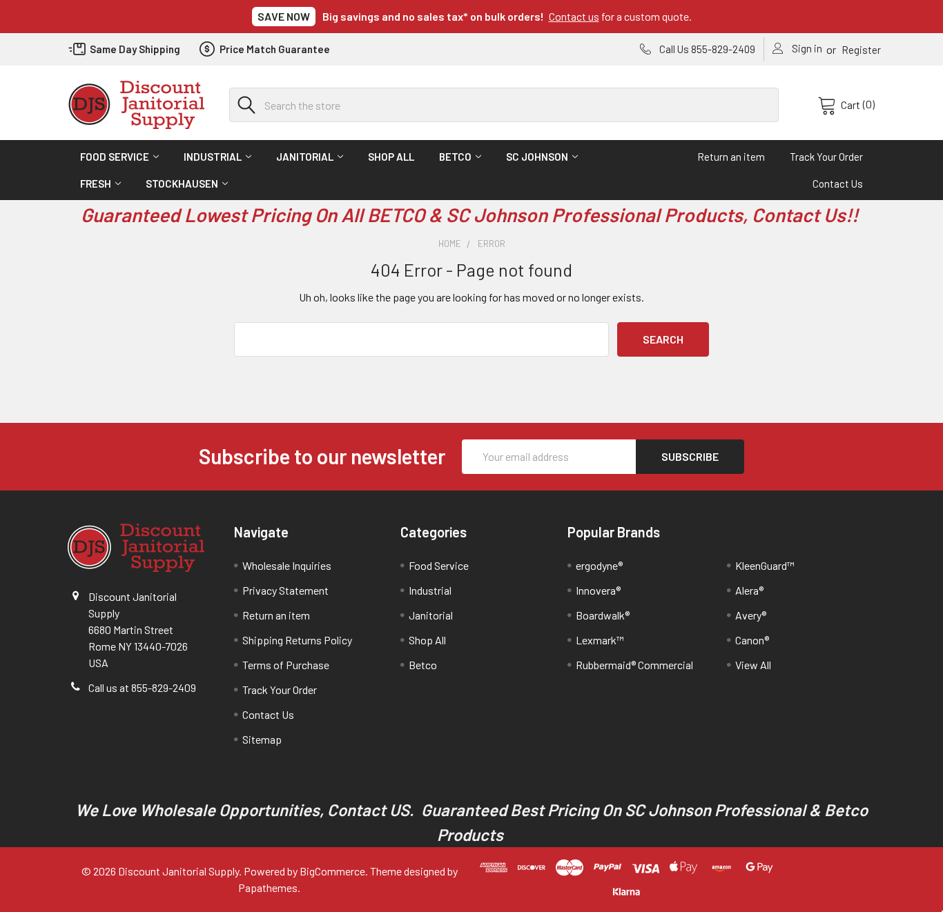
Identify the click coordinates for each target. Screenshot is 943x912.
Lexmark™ (600, 639)
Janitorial (304, 156)
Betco (455, 156)
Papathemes (268, 887)
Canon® (752, 639)
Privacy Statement (285, 590)
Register (861, 49)
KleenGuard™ (765, 565)
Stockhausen (182, 183)
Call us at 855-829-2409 (142, 687)
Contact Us (838, 183)
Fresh (95, 183)
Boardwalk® (603, 615)
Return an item (731, 156)
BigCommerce (332, 871)
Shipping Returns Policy (297, 639)
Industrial (213, 156)
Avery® (750, 615)
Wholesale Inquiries (286, 565)
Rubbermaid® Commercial (634, 664)
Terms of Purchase (285, 664)
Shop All (391, 156)
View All (753, 664)
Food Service (114, 156)
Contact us (574, 16)
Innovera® (598, 590)
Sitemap (262, 739)
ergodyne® (599, 565)
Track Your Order (826, 156)
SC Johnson (537, 156)
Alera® (749, 590)
